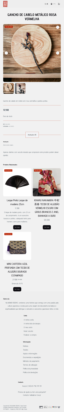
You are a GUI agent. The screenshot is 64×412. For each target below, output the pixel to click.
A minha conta (29, 320)
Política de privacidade (30, 368)
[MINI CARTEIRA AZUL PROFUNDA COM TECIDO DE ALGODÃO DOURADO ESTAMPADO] (17, 246)
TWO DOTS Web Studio (21, 409)
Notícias (25, 346)
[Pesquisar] (45, 4)
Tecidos (25, 350)
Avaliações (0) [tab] (32, 135)
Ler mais (17, 227)
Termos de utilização (30, 365)
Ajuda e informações (30, 353)
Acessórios (11, 126)
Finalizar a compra (30, 335)
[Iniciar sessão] (51, 4)
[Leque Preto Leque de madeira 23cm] (17, 182)
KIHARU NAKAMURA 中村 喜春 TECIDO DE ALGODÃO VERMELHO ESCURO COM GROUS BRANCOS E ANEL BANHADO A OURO (46, 208)
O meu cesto (28, 327)
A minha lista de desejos (32, 323)
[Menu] (59, 4)
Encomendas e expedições (32, 357)
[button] (55, 4)
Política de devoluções (30, 372)
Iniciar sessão (28, 331)
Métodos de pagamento (31, 361)
